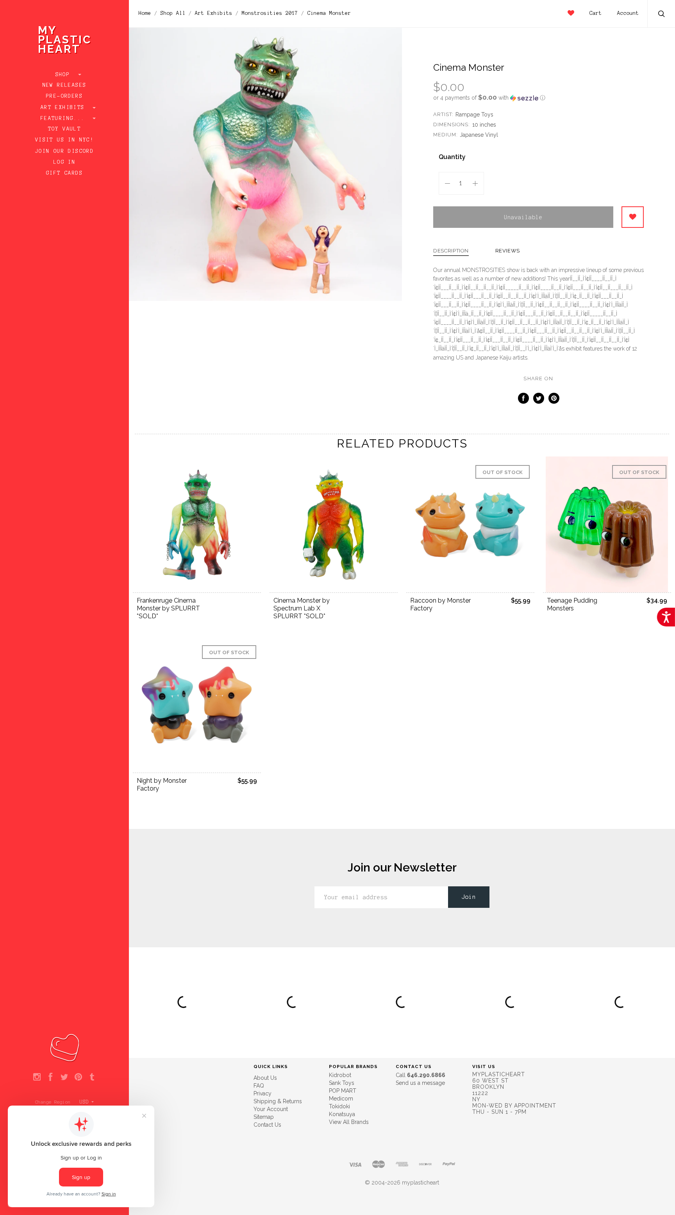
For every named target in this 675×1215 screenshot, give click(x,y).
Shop (64, 74)
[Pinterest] (78, 1077)
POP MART (342, 1091)
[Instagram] (37, 1077)
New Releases (65, 85)
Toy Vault (64, 129)
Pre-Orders (64, 96)
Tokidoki (339, 1106)
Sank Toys (341, 1083)
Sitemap (264, 1117)
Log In (64, 162)
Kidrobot (340, 1075)
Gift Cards (64, 173)
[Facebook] (50, 1077)
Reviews (507, 251)
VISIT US (483, 1066)
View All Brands (349, 1122)
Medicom (341, 1098)
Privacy (262, 1093)
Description (451, 251)
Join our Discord (64, 151)
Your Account (271, 1109)
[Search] (661, 15)
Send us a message (420, 1083)
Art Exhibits (64, 107)
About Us (265, 1078)
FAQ (259, 1086)
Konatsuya (342, 1114)
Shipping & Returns (278, 1101)
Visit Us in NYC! (64, 140)
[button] (538, 98)
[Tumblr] (92, 1077)
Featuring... (64, 118)
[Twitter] (64, 1077)
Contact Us (267, 1125)
